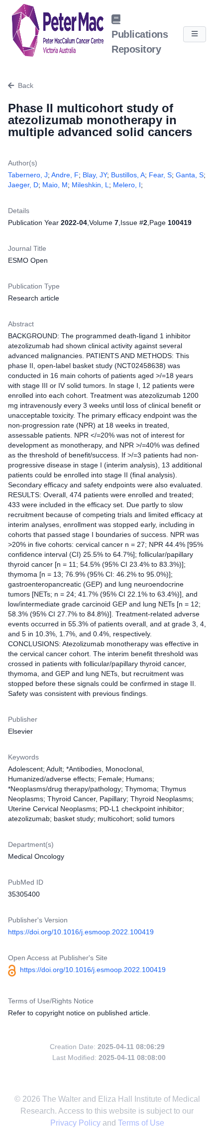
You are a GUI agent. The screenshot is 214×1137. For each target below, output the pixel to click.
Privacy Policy (76, 1123)
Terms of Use (141, 1123)
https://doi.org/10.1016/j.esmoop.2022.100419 (81, 932)
